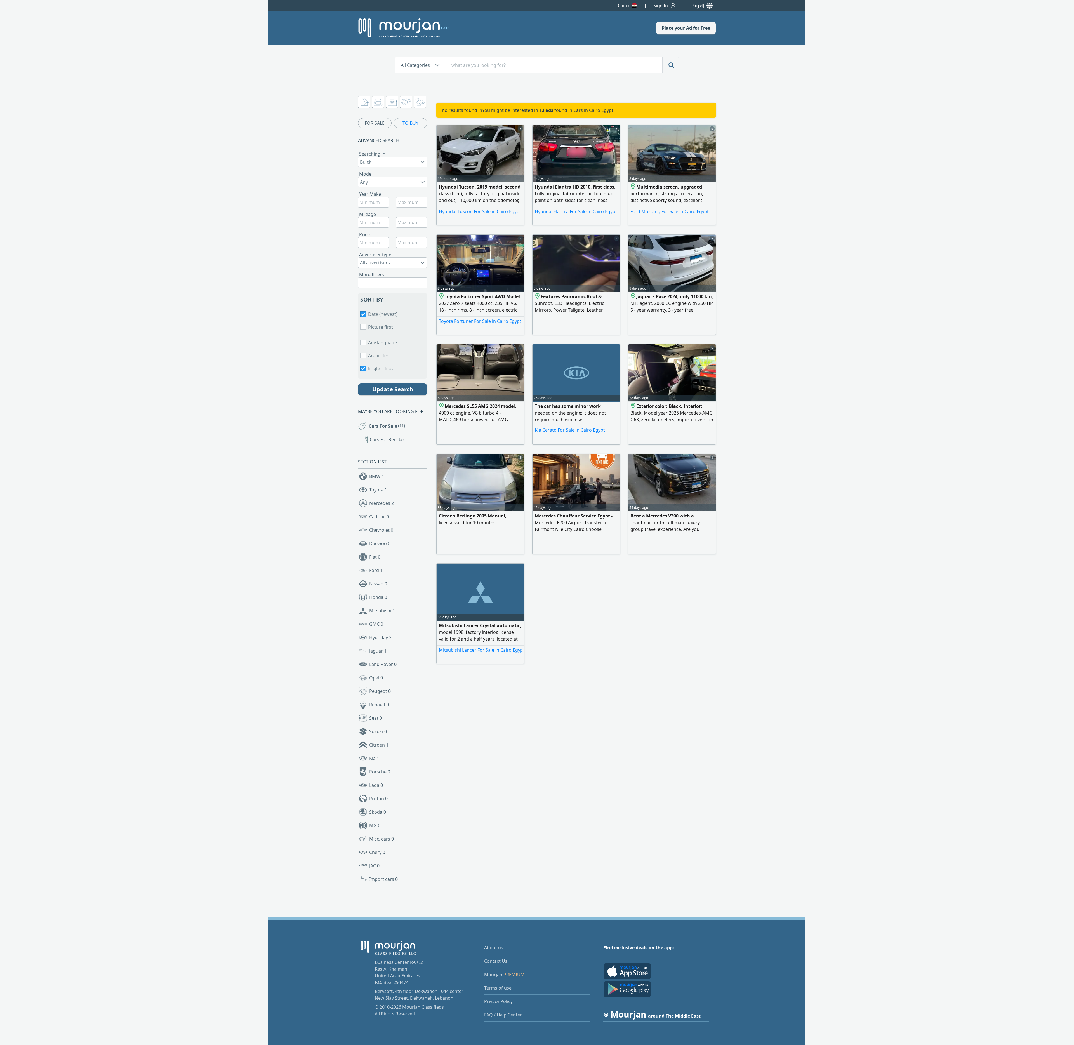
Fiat (374, 557)
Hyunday (380, 637)
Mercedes (381, 503)
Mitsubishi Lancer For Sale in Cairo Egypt (480, 650)
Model (366, 174)
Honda (378, 597)
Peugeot (380, 691)
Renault (379, 705)
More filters (371, 274)
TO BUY (410, 123)
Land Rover (383, 664)
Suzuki (378, 731)
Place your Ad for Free (686, 28)
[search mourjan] (671, 65)
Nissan (378, 584)
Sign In (660, 6)
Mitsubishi (382, 611)
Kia (374, 758)
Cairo (623, 6)
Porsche (379, 772)
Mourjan (504, 974)
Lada (376, 785)
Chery (377, 852)
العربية (698, 6)
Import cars (383, 879)
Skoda (377, 812)
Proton (378, 798)
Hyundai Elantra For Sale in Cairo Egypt (576, 211)
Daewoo (379, 543)
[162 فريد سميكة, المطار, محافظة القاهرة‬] (633, 406)
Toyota (378, 490)
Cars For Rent (387, 439)
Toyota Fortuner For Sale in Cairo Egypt (480, 321)
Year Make (370, 194)
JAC (374, 866)
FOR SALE (375, 123)
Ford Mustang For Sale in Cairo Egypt (669, 211)
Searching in (372, 154)
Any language (382, 342)
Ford (376, 570)
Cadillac (379, 517)
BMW (376, 476)
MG (374, 825)
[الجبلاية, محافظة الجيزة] (633, 187)
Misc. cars (381, 839)
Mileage (367, 214)
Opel (376, 678)
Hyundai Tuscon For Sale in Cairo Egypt (480, 211)
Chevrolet (381, 530)
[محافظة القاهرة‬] (442, 406)
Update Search (392, 389)
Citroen (378, 745)
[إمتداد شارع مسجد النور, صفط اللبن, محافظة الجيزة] (538, 296)
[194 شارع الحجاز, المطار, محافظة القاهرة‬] (442, 296)
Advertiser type (375, 254)
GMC (376, 624)
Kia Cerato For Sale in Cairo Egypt (570, 430)
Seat (375, 718)
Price (364, 234)
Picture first (380, 327)
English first (380, 368)
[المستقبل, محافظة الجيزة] (633, 296)
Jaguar (378, 651)
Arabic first (379, 355)
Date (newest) (382, 314)
